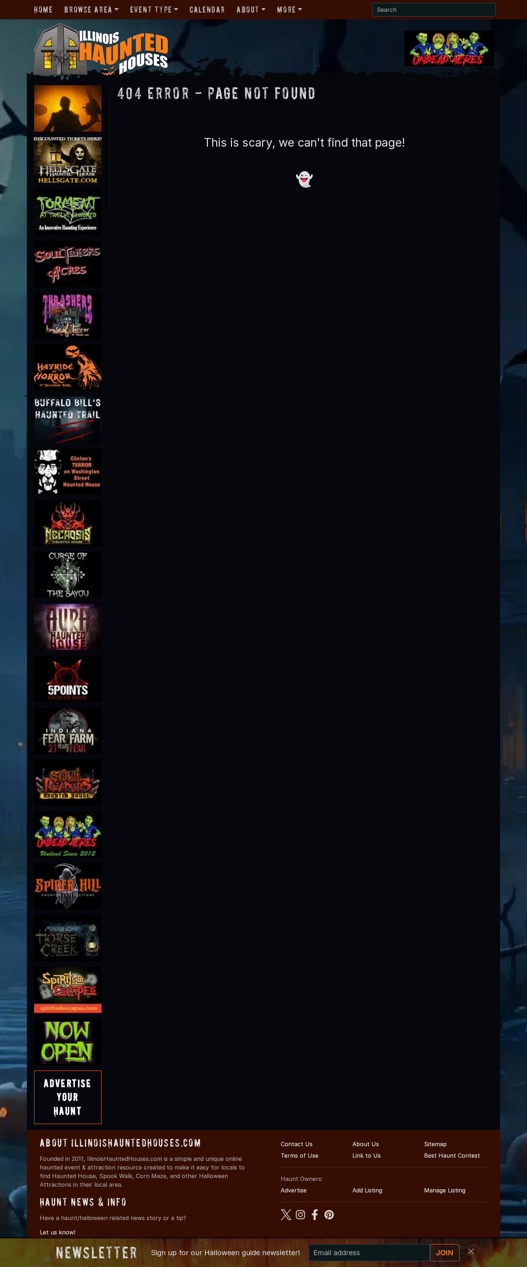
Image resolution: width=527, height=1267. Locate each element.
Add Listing (367, 1190)
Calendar (207, 9)
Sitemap (435, 1144)
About (248, 9)
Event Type (151, 9)
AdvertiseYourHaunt (68, 1097)
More (286, 9)
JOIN (445, 1252)
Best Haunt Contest (452, 1155)
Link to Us (366, 1155)
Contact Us (297, 1144)
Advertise (294, 1190)
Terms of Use (299, 1155)
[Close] (471, 1251)
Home (43, 9)
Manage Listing (444, 1190)
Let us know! (57, 1232)
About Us (365, 1144)
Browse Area (88, 9)
